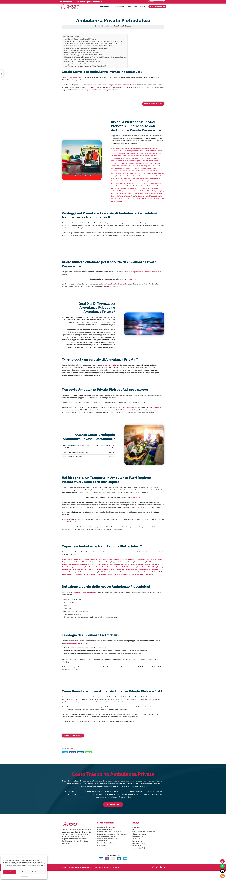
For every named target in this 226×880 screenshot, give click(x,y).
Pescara (120, 564)
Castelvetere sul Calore (149, 156)
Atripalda (114, 150)
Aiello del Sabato (117, 148)
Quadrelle (135, 178)
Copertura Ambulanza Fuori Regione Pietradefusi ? (80, 59)
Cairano (159, 150)
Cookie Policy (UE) (138, 848)
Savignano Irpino (157, 191)
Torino (80, 559)
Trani (148, 562)
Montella (134, 171)
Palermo (139, 559)
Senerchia (123, 193)
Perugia (81, 567)
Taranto (130, 562)
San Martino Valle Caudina (133, 183)
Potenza (112, 559)
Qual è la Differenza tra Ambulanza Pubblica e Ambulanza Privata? (86, 48)
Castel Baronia (127, 156)
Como (111, 572)
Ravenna (65, 569)
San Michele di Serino (150, 183)
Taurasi (127, 196)
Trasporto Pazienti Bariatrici (106, 836)
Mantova (65, 572)
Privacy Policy (24, 876)
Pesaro (69, 567)
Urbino (75, 567)
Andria (143, 562)
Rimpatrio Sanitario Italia (105, 843)
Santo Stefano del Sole (143, 191)
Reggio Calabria (89, 559)
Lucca (134, 567)
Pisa (108, 567)
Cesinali (121, 158)
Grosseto (92, 567)
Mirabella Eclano (156, 166)
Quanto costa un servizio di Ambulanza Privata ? (80, 50)
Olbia (146, 574)
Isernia (86, 564)
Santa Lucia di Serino (154, 186)
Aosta (81, 574)
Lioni (151, 163)
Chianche (127, 158)
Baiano (142, 150)
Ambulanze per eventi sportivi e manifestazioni (107, 840)
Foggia (113, 562)
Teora (133, 196)
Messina (71, 562)
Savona (69, 574)
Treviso (136, 569)
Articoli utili (136, 839)
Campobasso (79, 564)
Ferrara (71, 569)
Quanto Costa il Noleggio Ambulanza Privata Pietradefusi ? (83, 55)
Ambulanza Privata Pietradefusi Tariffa (76, 445)
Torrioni (113, 198)
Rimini (150, 567)
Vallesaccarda (136, 198)
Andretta (137, 148)
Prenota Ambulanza (153, 104)
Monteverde (115, 173)
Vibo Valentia (87, 562)
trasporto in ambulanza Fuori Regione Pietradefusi (102, 90)
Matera (75, 559)
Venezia (131, 569)
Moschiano (143, 173)
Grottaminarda (154, 161)
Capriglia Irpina (142, 153)
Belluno (155, 569)
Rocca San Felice (123, 181)
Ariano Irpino (152, 148)
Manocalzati (115, 166)
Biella (152, 572)
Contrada (154, 158)
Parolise (152, 176)
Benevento (154, 562)
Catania (159, 559)
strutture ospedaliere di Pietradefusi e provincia (142, 272)
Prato (124, 567)
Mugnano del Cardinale (155, 173)
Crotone (95, 562)
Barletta (137, 562)
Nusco (113, 176)
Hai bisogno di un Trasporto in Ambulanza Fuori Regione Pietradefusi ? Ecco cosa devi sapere (95, 57)
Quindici (114, 181)
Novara (146, 572)
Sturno (159, 193)
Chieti (114, 564)
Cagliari (141, 574)
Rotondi (144, 181)
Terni (86, 567)
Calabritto (114, 153)
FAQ (133, 829)
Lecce (125, 562)
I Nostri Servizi (104, 6)
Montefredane (116, 171)
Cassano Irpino (116, 156)
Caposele (133, 153)
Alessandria (133, 572)
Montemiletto (153, 171)
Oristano (135, 574)
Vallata (128, 198)
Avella (120, 150)
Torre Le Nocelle (156, 196)
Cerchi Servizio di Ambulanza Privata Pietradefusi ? (80, 39)
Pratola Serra (127, 178)
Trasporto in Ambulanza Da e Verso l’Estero (111, 834)
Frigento (138, 161)
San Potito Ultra (127, 186)
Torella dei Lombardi (142, 196)
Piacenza (100, 569)
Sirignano (136, 193)
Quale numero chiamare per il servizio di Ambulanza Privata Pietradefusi (88, 46)
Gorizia (111, 574)
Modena (78, 569)
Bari (150, 574)
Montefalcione (138, 168)
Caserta (118, 559)
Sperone (153, 193)
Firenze (118, 567)
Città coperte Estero (139, 834)
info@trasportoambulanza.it (91, 2)
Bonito (153, 150)
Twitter (65, 752)
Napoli (108, 562)
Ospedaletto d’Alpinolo (124, 176)
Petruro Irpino (144, 178)
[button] (45, 857)
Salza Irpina (152, 181)
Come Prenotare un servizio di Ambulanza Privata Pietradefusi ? (85, 66)
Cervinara (114, 158)
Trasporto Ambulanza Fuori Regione (109, 832)
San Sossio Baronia (139, 186)
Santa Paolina (115, 188)
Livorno (99, 567)
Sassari (123, 574)
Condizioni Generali (138, 843)
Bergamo (94, 572)
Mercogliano (145, 166)
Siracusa (99, 559)
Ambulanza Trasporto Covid (106, 829)
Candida (126, 153)
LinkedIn (80, 752)
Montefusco (126, 171)
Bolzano (87, 574)
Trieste (117, 574)
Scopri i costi (113, 804)
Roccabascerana (135, 181)
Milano (64, 559)
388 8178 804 (68, 2)
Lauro (147, 163)
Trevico (119, 198)
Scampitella (115, 193)
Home (98, 26)
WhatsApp (88, 752)
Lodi (77, 572)
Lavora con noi (137, 841)
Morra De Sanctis (133, 173)
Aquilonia (144, 148)
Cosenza (102, 562)
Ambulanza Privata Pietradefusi (83, 592)
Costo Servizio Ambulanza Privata (143, 832)
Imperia (76, 574)
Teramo (126, 564)
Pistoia (128, 567)
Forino (132, 161)
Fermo (146, 564)
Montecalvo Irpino (125, 168)
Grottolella (114, 163)
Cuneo (122, 572)
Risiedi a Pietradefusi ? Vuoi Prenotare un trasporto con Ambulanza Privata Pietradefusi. (93, 41)
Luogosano (157, 163)
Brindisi (119, 562)
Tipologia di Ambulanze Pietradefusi (76, 64)
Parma (94, 569)
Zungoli (118, 201)
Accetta (9, 872)
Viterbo (92, 564)
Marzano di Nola (125, 166)
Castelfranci (136, 156)
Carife (150, 153)
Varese (116, 572)
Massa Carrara (142, 567)
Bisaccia (148, 150)
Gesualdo (145, 161)
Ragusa (64, 562)
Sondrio (100, 572)
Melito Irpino (136, 166)
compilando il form (127, 407)
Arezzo (112, 567)
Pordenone (105, 574)
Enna (144, 559)
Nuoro (128, 574)
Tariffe (142, 6)
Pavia (82, 572)
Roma (70, 559)
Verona (118, 569)
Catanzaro (78, 562)
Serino (130, 193)
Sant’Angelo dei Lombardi (126, 191)
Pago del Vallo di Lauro (141, 176)
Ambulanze (132, 6)
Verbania (157, 572)
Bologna (107, 569)
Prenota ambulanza (157, 6)
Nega (23, 872)
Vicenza (143, 569)
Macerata (139, 564)
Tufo (123, 198)
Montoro (123, 173)
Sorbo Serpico (145, 193)
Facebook (72, 752)
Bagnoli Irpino (134, 150)
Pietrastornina (155, 178)
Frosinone (104, 564)
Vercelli (140, 572)
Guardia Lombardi (125, 163)
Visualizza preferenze (38, 872)
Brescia (87, 572)
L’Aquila (133, 564)
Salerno (71, 564)
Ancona (151, 564)
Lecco (106, 572)
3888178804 (132, 279)
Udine (98, 574)
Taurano (122, 196)
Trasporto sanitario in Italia (106, 827)
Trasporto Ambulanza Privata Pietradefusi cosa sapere (82, 52)
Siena (104, 567)
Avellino (126, 150)
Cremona (72, 572)
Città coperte (119, 6)
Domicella (126, 161)
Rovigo (113, 569)
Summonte (115, 196)
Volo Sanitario (101, 845)
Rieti (110, 564)
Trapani (124, 559)
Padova (125, 569)
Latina (98, 564)
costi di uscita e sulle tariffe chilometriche (112, 284)
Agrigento (131, 559)
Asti (126, 572)
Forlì (154, 567)
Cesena (159, 567)
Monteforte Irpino (149, 168)
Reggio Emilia (86, 569)
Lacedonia (136, 163)
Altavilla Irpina (129, 148)
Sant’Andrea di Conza (128, 188)
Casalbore (156, 153)
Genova (105, 559)
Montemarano (142, 171)
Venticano (145, 198)
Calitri (121, 153)
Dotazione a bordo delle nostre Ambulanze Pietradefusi (82, 61)
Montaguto (115, 168)
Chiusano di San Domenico (141, 158)
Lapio (142, 163)
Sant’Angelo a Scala (143, 188)
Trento (92, 574)
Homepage (136, 827)
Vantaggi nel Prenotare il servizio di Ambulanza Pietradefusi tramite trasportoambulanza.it (94, 43)
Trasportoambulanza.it (69, 77)
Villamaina (153, 198)
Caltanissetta (151, 559)
